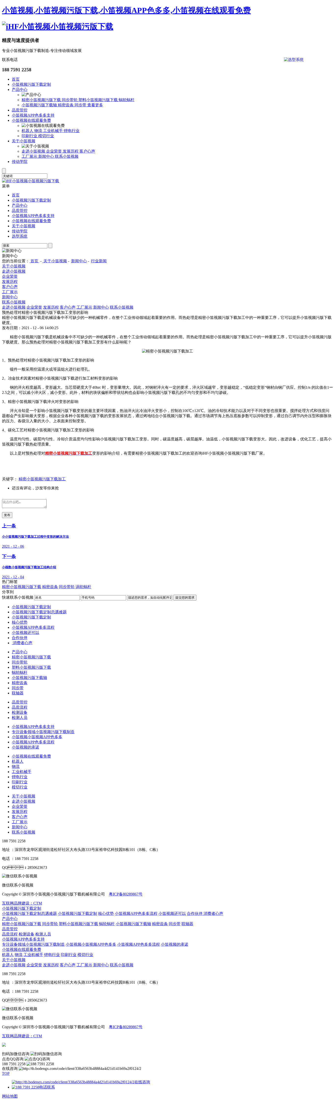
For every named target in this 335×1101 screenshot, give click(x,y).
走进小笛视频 (34, 151)
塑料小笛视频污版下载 (98, 100)
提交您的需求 (184, 597)
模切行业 (46, 136)
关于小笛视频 (23, 141)
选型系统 (19, 236)
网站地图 (10, 1096)
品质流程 (19, 707)
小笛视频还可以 (25, 632)
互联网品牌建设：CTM (22, 1036)
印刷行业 (30, 136)
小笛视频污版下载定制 (31, 84)
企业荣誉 (54, 151)
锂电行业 (71, 131)
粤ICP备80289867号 (125, 894)
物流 (38, 131)
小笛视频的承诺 (25, 747)
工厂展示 (30, 156)
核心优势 (19, 622)
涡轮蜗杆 (83, 587)
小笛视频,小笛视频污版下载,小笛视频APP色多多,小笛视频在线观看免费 (126, 10)
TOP (6, 1073)
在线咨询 (142, 1082)
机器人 (28, 131)
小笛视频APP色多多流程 (33, 627)
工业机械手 (53, 131)
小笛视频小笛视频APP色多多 (37, 737)
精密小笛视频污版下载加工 (42, 479)
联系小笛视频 (66, 156)
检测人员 (19, 717)
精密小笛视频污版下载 (42, 100)
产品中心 (19, 89)
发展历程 (71, 151)
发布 (7, 515)
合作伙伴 (19, 638)
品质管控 (19, 110)
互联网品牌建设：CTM (22, 903)
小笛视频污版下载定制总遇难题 (39, 612)
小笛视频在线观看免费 (31, 120)
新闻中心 (46, 156)
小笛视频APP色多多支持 (33, 115)
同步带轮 (70, 100)
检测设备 (19, 712)
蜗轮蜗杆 (126, 100)
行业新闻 (99, 261)
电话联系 (47, 1087)
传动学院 (19, 161)
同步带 (81, 105)
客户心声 (87, 151)
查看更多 (95, 105)
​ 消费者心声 (22, 643)
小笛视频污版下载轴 (40, 105)
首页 (16, 79)
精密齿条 (66, 105)
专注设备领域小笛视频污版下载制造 (43, 732)
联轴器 (18, 693)
